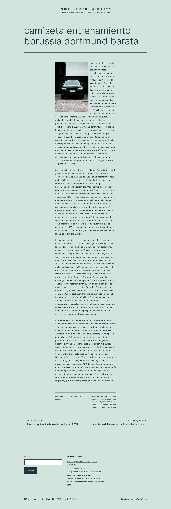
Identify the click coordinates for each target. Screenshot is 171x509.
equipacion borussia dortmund (69, 210)
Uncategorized (110, 396)
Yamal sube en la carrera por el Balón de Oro (85, 478)
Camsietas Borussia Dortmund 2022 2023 (85, 9)
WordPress (141, 499)
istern (60, 399)
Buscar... (27, 457)
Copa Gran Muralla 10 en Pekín (79, 468)
